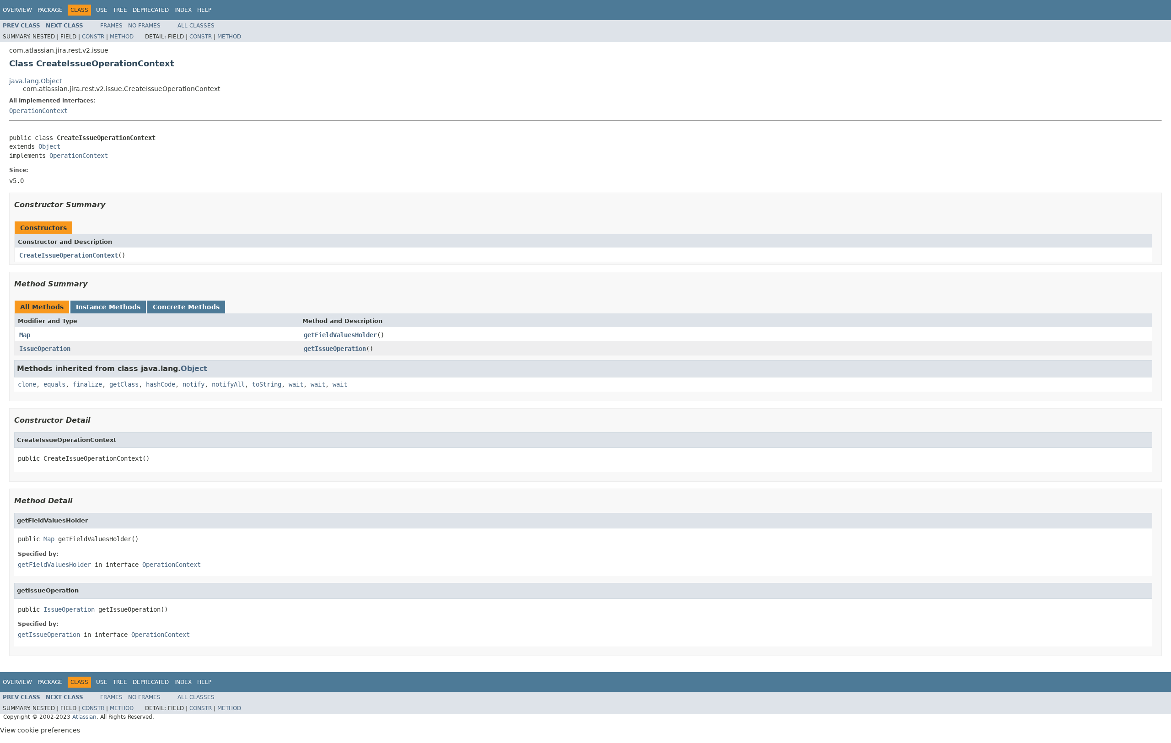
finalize (87, 384)
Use (101, 10)
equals (54, 384)
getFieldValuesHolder (340, 335)
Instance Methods (108, 307)
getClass (124, 384)
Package (50, 10)
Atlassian (84, 717)
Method (122, 36)
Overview (17, 10)
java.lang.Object (35, 81)
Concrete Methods (186, 307)
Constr (93, 36)
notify (193, 384)
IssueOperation (44, 348)
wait (296, 384)
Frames (111, 25)
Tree (120, 10)
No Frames (144, 25)
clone (27, 384)
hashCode (160, 384)
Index (183, 10)
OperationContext (38, 110)
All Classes (196, 25)
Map (24, 335)
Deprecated (151, 10)
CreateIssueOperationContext (68, 255)
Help (204, 10)
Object (49, 146)
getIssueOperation (335, 348)
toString (266, 384)
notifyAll (228, 384)
